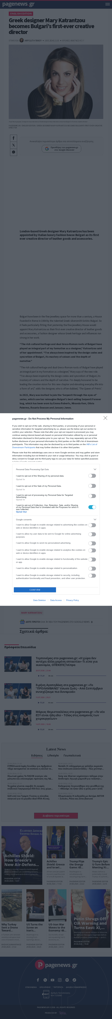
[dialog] (56, 509)
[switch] (92, 476)
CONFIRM (35, 590)
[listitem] (56, 469)
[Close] (106, 419)
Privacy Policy (72, 600)
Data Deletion (39, 600)
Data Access (56, 600)
